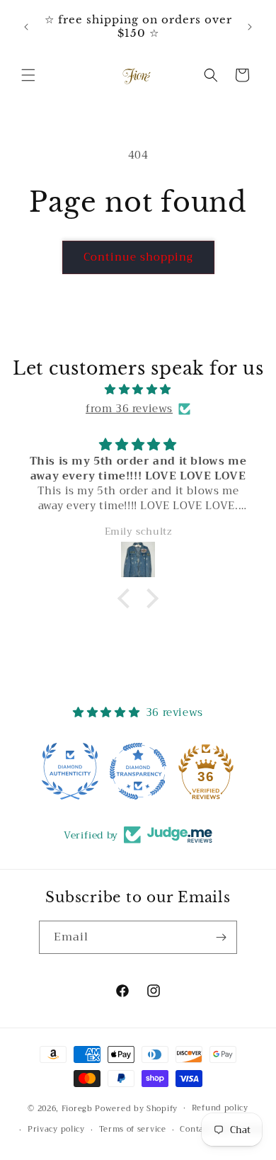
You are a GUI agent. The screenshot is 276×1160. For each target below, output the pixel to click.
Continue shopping (138, 257)
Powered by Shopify (136, 1108)
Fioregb (77, 1108)
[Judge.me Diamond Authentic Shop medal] (70, 771)
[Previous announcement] (26, 26)
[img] (138, 389)
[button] (28, 75)
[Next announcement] (249, 26)
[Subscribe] (220, 937)
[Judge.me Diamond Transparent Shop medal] (138, 771)
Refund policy (220, 1108)
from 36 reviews (129, 408)
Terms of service (132, 1129)
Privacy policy (56, 1129)
